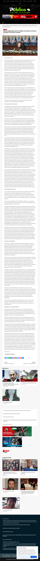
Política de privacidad (30, 554)
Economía (20, 1)
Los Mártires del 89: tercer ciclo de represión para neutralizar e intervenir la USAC (16, 410)
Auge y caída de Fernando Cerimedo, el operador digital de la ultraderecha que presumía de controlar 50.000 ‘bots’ (19, 421)
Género (20, 3)
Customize (20, 556)
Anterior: (9, 363)
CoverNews (27, 559)
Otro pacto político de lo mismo (8, 416)
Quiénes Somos (7, 554)
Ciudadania (12, 1)
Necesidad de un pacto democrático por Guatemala (11, 413)
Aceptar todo (34, 556)
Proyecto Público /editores (6, 556)
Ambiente (24, 1)
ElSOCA (8, 351)
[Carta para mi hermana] (11, 395)
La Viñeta (34, 1)
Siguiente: (29, 363)
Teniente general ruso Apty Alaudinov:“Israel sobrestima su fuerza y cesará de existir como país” (11, 384)
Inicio (3, 554)
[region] (27, 552)
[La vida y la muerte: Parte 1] (11, 503)
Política (16, 1)
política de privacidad (23, 554)
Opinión (4, 1)
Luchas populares (29, 1)
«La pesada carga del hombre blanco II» (28, 382)
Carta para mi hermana (7, 402)
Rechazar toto (27, 556)
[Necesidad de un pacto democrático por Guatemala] (29, 465)
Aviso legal (14, 556)
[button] (3, 22)
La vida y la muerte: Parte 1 (7, 424)
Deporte (8, 1)
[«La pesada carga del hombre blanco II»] (29, 376)
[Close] (37, 547)
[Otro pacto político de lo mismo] (11, 484)
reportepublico (6, 386)
